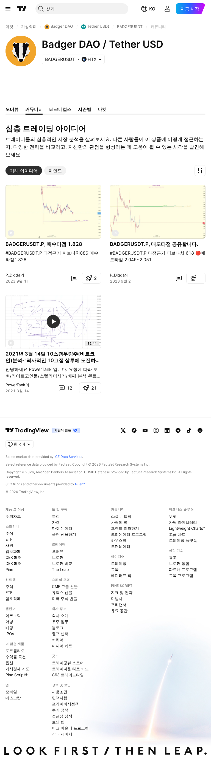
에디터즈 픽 (121, 575)
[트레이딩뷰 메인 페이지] (22, 9)
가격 (56, 522)
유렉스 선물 (62, 592)
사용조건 (59, 691)
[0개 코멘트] (74, 278)
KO (152, 9)
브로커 (57, 557)
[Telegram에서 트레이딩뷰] (178, 430)
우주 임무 (60, 621)
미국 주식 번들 (64, 598)
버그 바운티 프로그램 (70, 728)
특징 (56, 516)
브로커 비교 (62, 563)
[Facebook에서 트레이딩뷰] (134, 430)
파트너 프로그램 (183, 569)
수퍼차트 (13, 516)
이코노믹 (13, 615)
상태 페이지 (62, 734)
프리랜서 (118, 604)
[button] (200, 170)
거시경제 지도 (17, 668)
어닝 (9, 621)
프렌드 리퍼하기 (125, 528)
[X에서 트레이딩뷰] (123, 430)
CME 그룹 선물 (65, 586)
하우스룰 (118, 540)
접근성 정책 (62, 716)
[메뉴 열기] (7, 8)
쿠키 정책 (60, 710)
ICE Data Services (68, 457)
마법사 (117, 598)
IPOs (9, 633)
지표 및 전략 (121, 592)
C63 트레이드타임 (68, 674)
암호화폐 (13, 551)
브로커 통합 (179, 563)
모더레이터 (120, 546)
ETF (8, 539)
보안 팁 (58, 722)
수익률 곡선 (15, 656)
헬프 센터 (60, 633)
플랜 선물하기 (64, 534)
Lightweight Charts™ (187, 528)
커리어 (57, 639)
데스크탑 (13, 697)
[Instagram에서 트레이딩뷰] (156, 430)
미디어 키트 (62, 645)
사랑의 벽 (119, 522)
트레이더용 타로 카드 (70, 668)
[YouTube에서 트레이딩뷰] (145, 430)
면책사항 (59, 697)
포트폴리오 (15, 650)
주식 (9, 533)
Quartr (80, 484)
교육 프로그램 (181, 575)
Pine (9, 569)
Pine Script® (16, 674)
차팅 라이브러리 (183, 522)
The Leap (60, 569)
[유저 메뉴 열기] (167, 8)
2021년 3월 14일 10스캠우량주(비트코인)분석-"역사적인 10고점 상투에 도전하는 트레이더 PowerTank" (53, 357)
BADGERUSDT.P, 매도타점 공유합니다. (154, 244)
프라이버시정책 (65, 703)
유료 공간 (119, 610)
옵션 (9, 662)
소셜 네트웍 (121, 516)
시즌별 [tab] (84, 109)
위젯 (173, 516)
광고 (173, 557)
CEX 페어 (13, 557)
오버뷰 (57, 551)
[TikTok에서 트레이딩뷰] (189, 430)
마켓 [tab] (102, 109)
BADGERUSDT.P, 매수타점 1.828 (43, 244)
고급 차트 (177, 534)
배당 (9, 627)
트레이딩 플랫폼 (183, 540)
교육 (115, 569)
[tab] (23, 170)
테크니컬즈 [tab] (60, 109)
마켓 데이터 (62, 528)
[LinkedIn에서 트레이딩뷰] (167, 430)
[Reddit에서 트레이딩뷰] (200, 430)
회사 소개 (60, 615)
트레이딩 (118, 563)
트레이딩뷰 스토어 (68, 662)
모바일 (11, 691)
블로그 (57, 627)
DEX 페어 (13, 563)
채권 (9, 545)
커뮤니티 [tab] (34, 109)
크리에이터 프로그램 (129, 534)
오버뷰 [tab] (12, 109)
